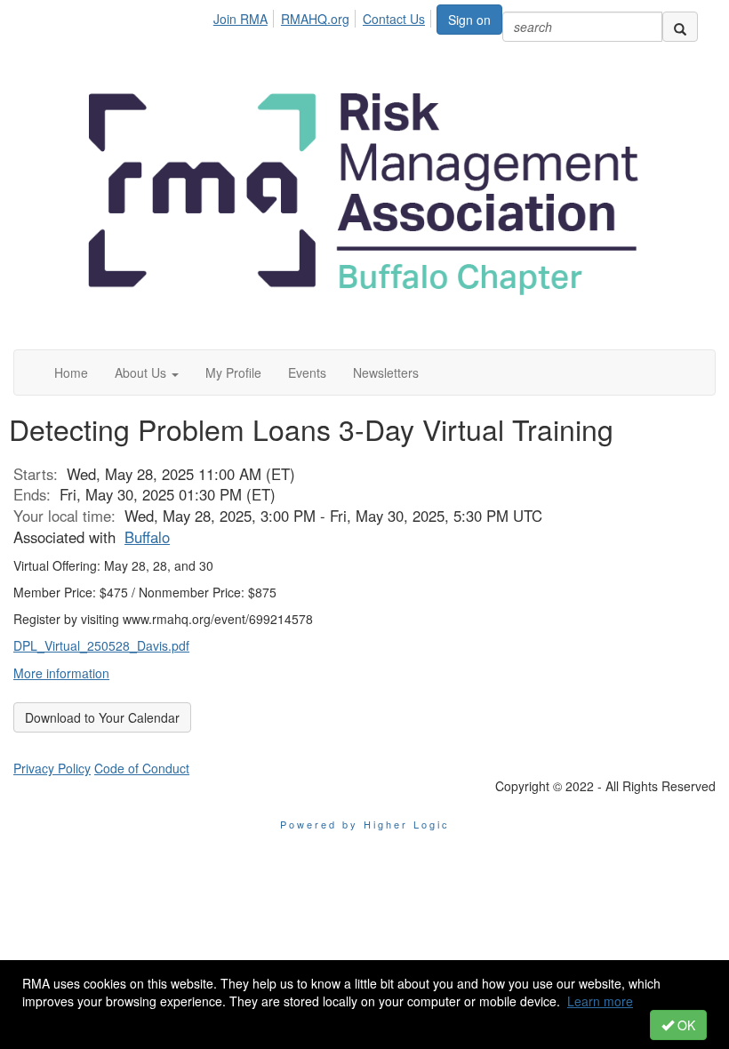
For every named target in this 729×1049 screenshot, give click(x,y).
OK (684, 1025)
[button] (146, 372)
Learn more (600, 1001)
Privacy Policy (52, 768)
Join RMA (240, 19)
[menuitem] (245, 16)
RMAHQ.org (315, 19)
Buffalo (147, 537)
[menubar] (324, 16)
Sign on (469, 19)
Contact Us (394, 19)
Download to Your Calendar (102, 717)
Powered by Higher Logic (365, 824)
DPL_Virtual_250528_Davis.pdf (101, 645)
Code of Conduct (141, 768)
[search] (680, 27)
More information (61, 673)
